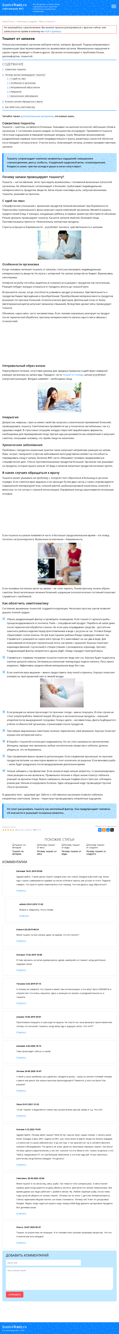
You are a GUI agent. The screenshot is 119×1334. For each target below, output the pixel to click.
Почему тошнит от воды (71, 852)
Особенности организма (21, 83)
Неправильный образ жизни (23, 87)
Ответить (21, 890)
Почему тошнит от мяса (47, 852)
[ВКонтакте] (100, 830)
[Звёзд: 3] (8, 830)
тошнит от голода (73, 374)
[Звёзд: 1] (3, 830)
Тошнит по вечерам (18, 852)
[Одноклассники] (104, 830)
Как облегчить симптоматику (18, 107)
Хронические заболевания (22, 96)
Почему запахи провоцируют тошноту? (23, 74)
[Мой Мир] (108, 830)
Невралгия (14, 91)
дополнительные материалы (37, 116)
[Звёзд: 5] (13, 830)
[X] (112, 830)
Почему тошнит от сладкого (96, 852)
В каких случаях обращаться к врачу (22, 101)
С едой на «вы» (16, 78)
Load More (59, 1310)
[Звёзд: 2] (6, 830)
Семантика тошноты (14, 69)
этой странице (52, 31)
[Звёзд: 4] (11, 830)
